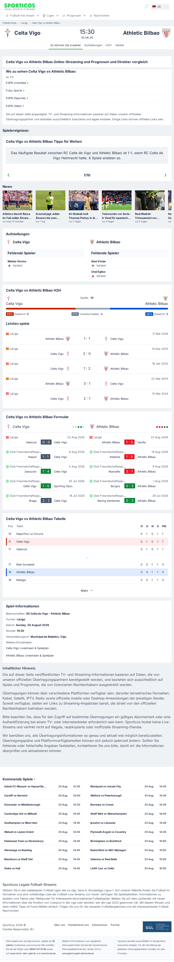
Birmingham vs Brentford (105, 841)
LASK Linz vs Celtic (102, 868)
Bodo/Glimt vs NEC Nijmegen (108, 850)
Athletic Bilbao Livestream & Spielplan (30, 655)
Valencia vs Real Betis (103, 859)
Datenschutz (99, 924)
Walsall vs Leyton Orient (19, 831)
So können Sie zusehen (65, 45)
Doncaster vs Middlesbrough (22, 804)
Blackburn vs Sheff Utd (18, 859)
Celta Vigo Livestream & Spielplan (27, 648)
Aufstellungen (93, 45)
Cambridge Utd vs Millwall (20, 813)
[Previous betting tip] (8, 175)
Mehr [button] (84, 590)
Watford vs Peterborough (106, 795)
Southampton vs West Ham (20, 822)
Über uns (59, 924)
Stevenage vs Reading (18, 850)
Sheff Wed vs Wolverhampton (108, 813)
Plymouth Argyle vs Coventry (108, 831)
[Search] (146, 6)
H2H (109, 45)
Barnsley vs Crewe (102, 804)
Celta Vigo (14, 303)
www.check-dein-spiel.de (23, 953)
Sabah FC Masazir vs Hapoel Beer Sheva (27, 786)
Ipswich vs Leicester (103, 822)
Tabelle (119, 45)
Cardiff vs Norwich (15, 795)
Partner (115, 924)
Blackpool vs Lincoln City (105, 786)
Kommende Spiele (18, 779)
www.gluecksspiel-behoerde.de (78, 953)
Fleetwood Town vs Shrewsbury (24, 841)
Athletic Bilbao (156, 303)
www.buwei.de (48, 953)
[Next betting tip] (165, 175)
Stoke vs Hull (12, 868)
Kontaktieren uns (78, 924)
